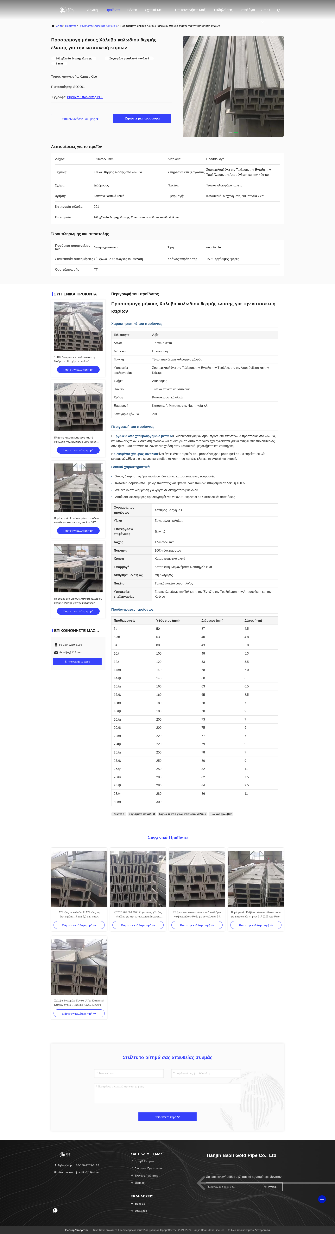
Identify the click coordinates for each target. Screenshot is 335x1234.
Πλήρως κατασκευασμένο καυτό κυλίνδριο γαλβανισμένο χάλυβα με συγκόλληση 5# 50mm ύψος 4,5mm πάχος (197, 915)
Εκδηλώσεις (223, 10)
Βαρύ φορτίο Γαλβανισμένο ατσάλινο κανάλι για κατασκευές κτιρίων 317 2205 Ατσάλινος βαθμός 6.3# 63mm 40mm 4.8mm (256, 915)
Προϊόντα (112, 10)
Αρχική (92, 10)
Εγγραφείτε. (273, 1186)
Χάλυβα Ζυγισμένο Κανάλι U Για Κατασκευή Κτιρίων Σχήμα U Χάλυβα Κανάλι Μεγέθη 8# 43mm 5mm (79, 1003)
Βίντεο (132, 10)
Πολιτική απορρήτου (76, 1229)
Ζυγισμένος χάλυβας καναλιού (98, 25)
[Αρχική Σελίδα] (66, 9)
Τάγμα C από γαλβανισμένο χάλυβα (182, 813)
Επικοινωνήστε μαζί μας (190, 12)
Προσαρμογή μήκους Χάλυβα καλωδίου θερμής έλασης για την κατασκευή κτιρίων (78, 603)
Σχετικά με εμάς (153, 12)
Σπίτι (59, 25)
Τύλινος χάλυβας (221, 813)
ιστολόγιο (247, 10)
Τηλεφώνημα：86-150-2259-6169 (78, 1165)
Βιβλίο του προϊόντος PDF (85, 97)
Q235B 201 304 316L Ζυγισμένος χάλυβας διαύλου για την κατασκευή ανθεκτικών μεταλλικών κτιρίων (138, 915)
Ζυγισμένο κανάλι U (142, 813)
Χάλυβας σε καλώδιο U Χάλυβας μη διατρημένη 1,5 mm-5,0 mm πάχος (79, 914)
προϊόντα (70, 25)
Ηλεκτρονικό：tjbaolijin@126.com (78, 1172)
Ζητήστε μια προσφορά (142, 118)
